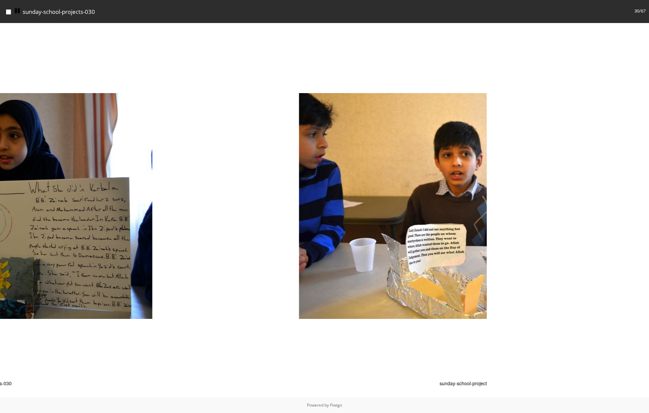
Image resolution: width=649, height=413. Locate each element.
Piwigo (336, 405)
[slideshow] (18, 11)
